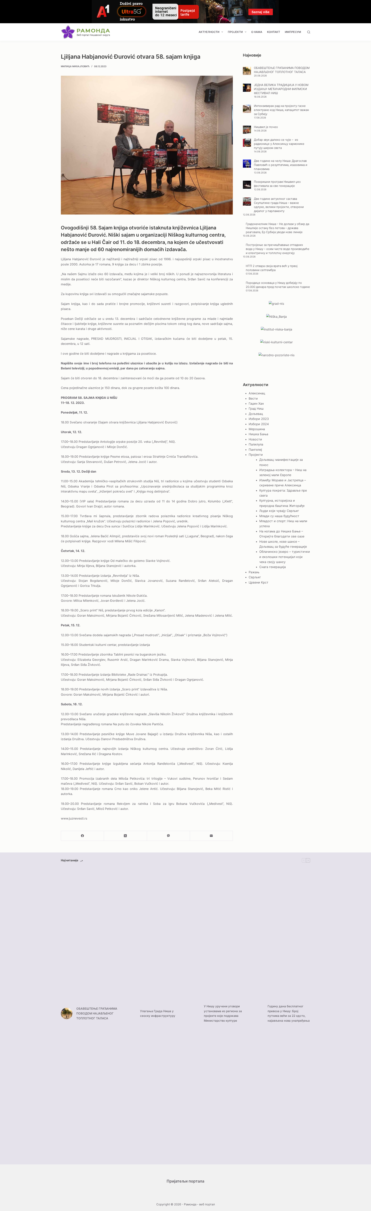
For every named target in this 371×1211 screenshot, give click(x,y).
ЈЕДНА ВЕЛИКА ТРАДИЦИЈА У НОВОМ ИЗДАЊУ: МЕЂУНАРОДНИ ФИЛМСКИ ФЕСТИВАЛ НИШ (281, 89)
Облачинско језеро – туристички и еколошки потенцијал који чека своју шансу (284, 557)
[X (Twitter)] (125, 836)
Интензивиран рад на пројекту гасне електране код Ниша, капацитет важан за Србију (281, 110)
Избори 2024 (259, 424)
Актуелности (209, 31)
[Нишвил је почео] (247, 130)
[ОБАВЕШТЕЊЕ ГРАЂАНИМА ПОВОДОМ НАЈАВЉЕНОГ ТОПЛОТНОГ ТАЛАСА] (247, 71)
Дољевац (256, 414)
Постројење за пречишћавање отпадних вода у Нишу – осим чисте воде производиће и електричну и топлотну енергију (277, 249)
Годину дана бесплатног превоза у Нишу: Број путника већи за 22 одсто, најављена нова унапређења (289, 1013)
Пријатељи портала (185, 1181)
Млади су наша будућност (279, 516)
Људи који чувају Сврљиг (279, 511)
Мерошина (257, 429)
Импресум (293, 31)
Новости (255, 439)
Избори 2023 (259, 419)
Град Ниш (256, 408)
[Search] (308, 32)
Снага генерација (272, 567)
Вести (253, 398)
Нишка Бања (258, 434)
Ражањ (254, 572)
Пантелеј (255, 449)
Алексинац (257, 393)
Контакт (273, 31)
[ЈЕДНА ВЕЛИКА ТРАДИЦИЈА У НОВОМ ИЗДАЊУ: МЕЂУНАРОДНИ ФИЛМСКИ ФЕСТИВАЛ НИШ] (247, 88)
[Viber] (168, 836)
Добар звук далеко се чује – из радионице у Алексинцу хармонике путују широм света (279, 144)
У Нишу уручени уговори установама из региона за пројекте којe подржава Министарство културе (223, 1013)
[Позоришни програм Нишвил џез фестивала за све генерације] (247, 185)
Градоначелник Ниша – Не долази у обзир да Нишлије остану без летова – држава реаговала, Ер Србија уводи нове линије (277, 228)
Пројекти (235, 31)
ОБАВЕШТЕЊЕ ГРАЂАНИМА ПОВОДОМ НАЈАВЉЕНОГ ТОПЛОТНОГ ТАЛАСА (96, 1013)
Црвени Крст (258, 582)
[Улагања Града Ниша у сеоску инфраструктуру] (130, 1013)
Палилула (256, 444)
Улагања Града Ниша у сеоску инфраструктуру (157, 1013)
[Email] (211, 836)
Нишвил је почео (266, 127)
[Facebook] (82, 836)
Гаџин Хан (256, 403)
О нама (256, 31)
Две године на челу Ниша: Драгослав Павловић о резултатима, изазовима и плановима (280, 165)
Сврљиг (255, 577)
